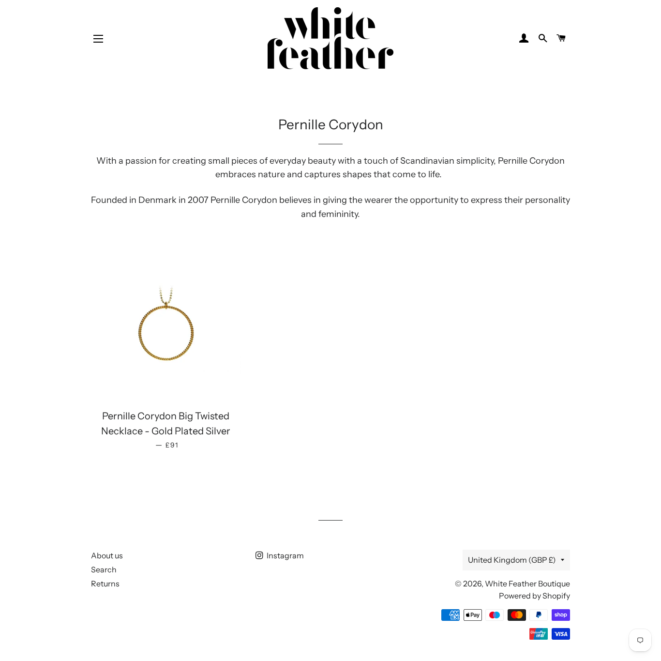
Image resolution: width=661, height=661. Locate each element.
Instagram (284, 555)
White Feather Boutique (527, 583)
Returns (105, 583)
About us (107, 555)
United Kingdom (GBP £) (512, 560)
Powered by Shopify (534, 595)
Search (104, 569)
